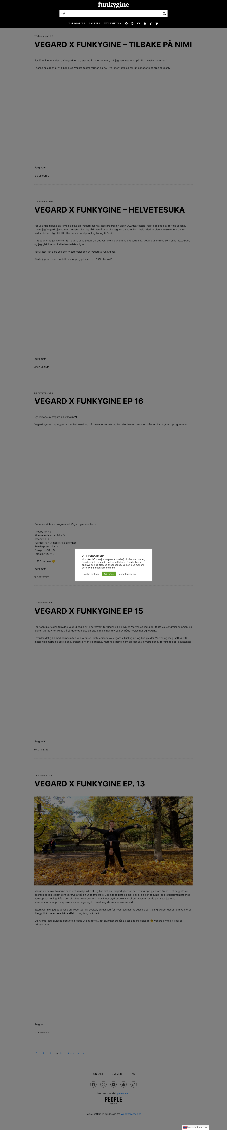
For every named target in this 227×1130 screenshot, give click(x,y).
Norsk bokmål (194, 1127)
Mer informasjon (127, 574)
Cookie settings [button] (91, 574)
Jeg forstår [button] (109, 574)
